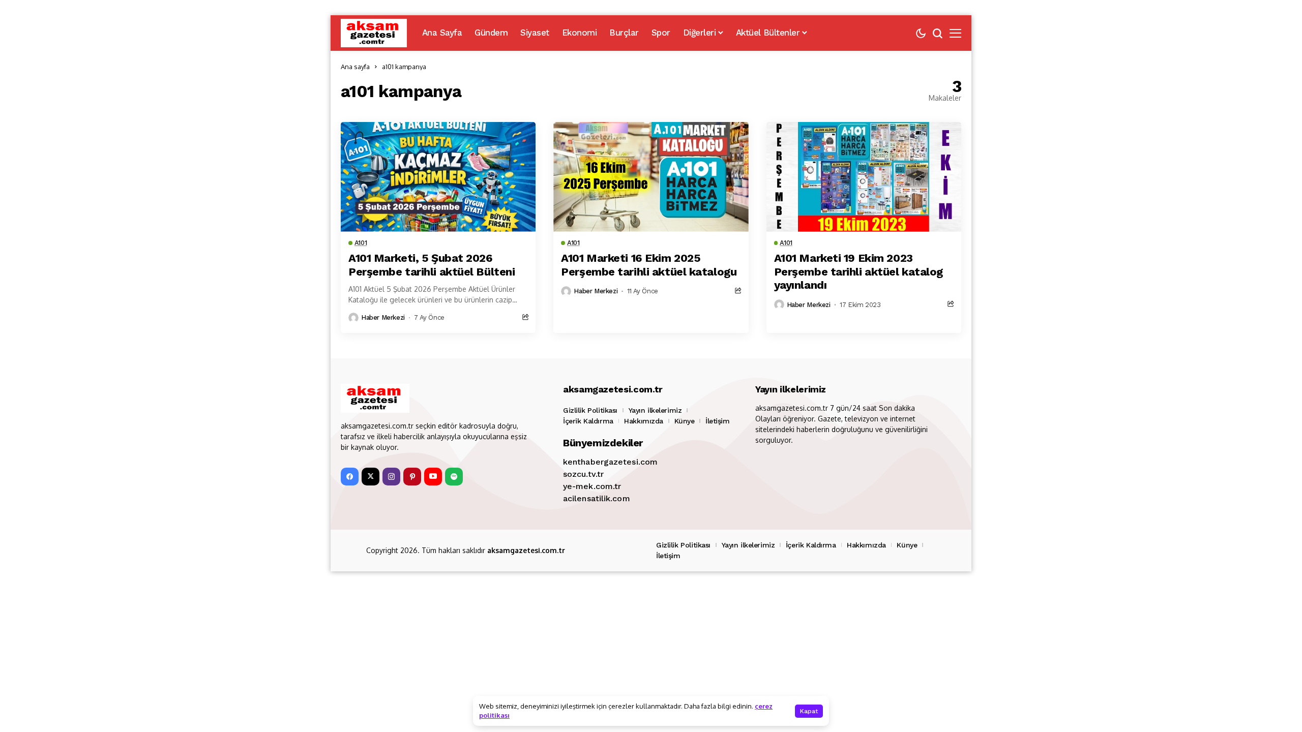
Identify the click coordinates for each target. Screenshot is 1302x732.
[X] (370, 476)
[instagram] (391, 476)
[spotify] (454, 476)
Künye (684, 421)
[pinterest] (412, 476)
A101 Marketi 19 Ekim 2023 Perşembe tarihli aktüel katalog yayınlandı (858, 271)
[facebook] (350, 476)
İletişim (717, 421)
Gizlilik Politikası (590, 410)
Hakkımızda (643, 421)
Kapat (809, 711)
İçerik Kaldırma (588, 421)
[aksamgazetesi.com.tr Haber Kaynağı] (374, 33)
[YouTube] (433, 476)
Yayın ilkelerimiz (655, 410)
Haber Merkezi (383, 317)
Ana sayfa (355, 67)
